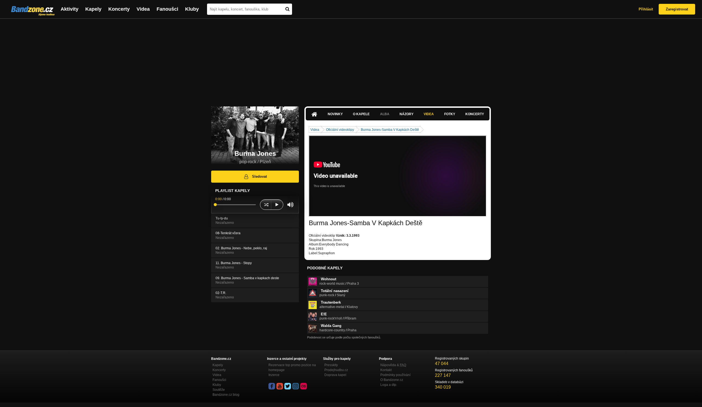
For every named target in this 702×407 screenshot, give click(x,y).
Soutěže (219, 390)
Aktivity (69, 9)
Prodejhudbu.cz (336, 370)
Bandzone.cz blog (226, 395)
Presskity (331, 365)
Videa (143, 9)
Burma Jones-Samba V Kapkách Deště (390, 130)
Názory (407, 114)
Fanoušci (167, 9)
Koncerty (119, 9)
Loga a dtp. (388, 385)
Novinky (335, 114)
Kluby (192, 9)
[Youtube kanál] (279, 386)
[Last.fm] (303, 386)
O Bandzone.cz (391, 380)
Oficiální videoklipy (340, 130)
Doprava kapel (335, 375)
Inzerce (273, 375)
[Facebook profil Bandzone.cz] (271, 386)
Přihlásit (646, 9)
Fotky (449, 114)
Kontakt (386, 370)
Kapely (93, 9)
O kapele (361, 114)
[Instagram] (295, 386)
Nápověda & (393, 365)
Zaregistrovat (677, 9)
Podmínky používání (395, 375)
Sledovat (259, 176)
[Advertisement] (351, 59)
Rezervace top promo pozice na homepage (292, 367)
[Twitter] (287, 386)
